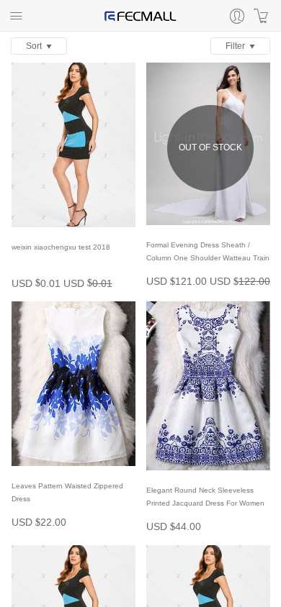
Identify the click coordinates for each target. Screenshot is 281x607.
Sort (36, 46)
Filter (237, 46)
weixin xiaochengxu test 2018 (61, 247)
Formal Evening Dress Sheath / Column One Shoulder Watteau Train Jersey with (207, 258)
